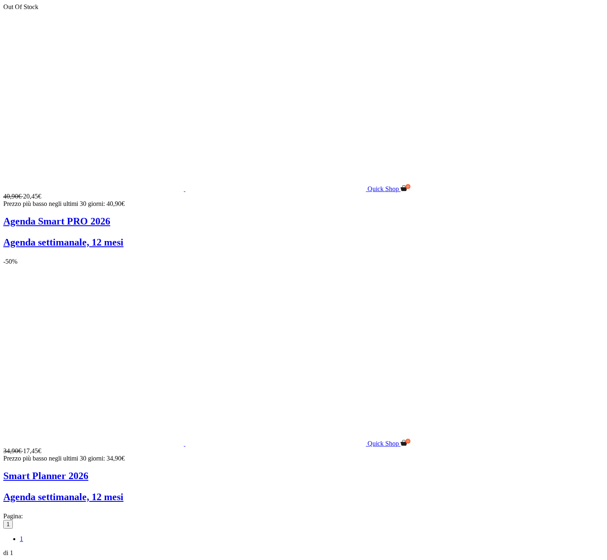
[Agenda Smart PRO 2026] (185, 188)
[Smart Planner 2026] (185, 443)
